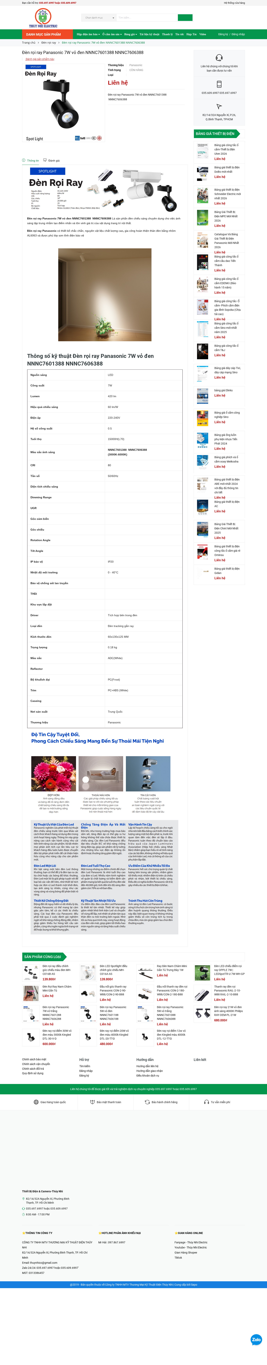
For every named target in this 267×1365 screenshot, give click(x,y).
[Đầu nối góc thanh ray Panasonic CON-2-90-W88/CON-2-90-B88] (88, 993)
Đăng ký (223, 34)
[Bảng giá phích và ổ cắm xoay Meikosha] (203, 463)
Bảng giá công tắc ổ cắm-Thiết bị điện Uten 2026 (226, 149)
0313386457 (36, 1272)
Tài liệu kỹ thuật (149, 34)
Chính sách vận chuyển (36, 1064)
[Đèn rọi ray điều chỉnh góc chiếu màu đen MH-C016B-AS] (31, 973)
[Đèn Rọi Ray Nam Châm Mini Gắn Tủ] (31, 993)
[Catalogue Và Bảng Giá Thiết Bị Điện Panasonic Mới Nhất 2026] (203, 240)
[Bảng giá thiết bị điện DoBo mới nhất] (203, 173)
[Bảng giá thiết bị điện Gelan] (203, 574)
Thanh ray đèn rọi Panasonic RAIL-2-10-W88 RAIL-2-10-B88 (227, 990)
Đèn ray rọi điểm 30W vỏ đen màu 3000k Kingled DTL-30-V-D (57, 1034)
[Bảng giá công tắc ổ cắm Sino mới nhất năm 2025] (203, 329)
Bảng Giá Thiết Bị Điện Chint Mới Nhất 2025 (226, 528)
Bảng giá (129, 34)
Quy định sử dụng (32, 1073)
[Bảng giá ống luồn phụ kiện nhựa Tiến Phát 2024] (203, 440)
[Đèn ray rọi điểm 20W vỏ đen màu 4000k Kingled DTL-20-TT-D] (88, 1037)
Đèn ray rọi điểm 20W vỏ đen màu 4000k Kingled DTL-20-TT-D (114, 1034)
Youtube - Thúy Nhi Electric (191, 1247)
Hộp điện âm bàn (87, 34)
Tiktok (178, 1257)
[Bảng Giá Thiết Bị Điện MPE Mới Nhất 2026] (203, 217)
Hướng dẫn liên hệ (147, 1066)
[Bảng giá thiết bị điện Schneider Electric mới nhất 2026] (203, 195)
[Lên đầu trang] (260, 1353)
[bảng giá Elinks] (203, 396)
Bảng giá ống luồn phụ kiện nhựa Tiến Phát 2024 (225, 439)
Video (202, 34)
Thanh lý (167, 34)
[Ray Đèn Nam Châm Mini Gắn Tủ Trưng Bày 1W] (145, 973)
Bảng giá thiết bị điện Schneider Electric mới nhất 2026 (227, 194)
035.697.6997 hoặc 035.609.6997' (58, 1267)
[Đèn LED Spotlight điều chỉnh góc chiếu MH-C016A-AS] (88, 973)
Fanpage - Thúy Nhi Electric (191, 1242)
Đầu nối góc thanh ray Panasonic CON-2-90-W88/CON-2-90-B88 (113, 990)
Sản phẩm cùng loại (42, 957)
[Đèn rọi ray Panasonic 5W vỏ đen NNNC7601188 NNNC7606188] (88, 1014)
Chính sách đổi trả (33, 1068)
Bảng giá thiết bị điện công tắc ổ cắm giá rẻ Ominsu (227, 551)
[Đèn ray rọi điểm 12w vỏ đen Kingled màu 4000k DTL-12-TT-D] (145, 1037)
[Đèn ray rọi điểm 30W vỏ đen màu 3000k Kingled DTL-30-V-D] (31, 1037)
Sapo (194, 1284)
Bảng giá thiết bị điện (215, 134)
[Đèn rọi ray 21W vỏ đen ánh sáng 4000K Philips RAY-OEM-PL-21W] (202, 1014)
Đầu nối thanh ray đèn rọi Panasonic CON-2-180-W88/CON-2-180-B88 (172, 990)
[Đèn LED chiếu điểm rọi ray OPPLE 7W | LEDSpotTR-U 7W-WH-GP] (202, 973)
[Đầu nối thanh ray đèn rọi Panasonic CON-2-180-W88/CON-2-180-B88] (145, 993)
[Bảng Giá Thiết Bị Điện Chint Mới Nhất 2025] (203, 530)
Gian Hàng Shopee (186, 1252)
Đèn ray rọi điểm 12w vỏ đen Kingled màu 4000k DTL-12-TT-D (171, 1034)
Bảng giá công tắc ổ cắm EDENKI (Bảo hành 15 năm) (226, 283)
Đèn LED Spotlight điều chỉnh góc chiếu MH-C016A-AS (113, 969)
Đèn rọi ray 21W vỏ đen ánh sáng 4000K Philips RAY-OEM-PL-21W (228, 1011)
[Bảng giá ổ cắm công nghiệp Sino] (203, 418)
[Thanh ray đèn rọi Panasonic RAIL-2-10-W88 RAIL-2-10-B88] (202, 993)
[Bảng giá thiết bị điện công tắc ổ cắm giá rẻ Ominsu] (203, 552)
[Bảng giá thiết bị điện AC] (203, 507)
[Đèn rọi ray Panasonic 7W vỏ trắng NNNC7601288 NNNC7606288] (31, 1014)
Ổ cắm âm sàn (111, 34)
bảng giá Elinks (223, 390)
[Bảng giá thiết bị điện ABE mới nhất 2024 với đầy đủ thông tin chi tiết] (203, 485)
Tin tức (179, 34)
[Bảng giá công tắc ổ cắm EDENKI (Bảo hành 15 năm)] (203, 284)
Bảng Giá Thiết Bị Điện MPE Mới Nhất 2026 (226, 216)
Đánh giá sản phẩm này (39, 59)
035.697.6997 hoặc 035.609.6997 (57, 2)
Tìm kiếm (84, 1066)
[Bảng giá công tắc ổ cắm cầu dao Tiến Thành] (203, 262)
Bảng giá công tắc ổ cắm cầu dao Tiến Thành (226, 261)
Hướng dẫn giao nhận (149, 1070)
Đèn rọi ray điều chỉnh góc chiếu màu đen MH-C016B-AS (57, 969)
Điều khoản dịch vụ (147, 1075)
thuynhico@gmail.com (43, 1262)
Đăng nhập (238, 34)
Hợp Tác (191, 34)
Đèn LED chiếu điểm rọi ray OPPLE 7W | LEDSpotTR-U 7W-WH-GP (229, 969)
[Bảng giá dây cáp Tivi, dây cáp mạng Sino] (203, 374)
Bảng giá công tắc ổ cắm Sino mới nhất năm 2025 (226, 328)
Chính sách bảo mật (34, 1059)
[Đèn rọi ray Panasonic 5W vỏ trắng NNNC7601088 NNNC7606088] (145, 1014)
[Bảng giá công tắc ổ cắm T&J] (203, 351)
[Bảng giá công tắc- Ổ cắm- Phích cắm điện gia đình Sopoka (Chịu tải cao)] (203, 307)
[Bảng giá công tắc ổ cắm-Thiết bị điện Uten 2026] (203, 151)
